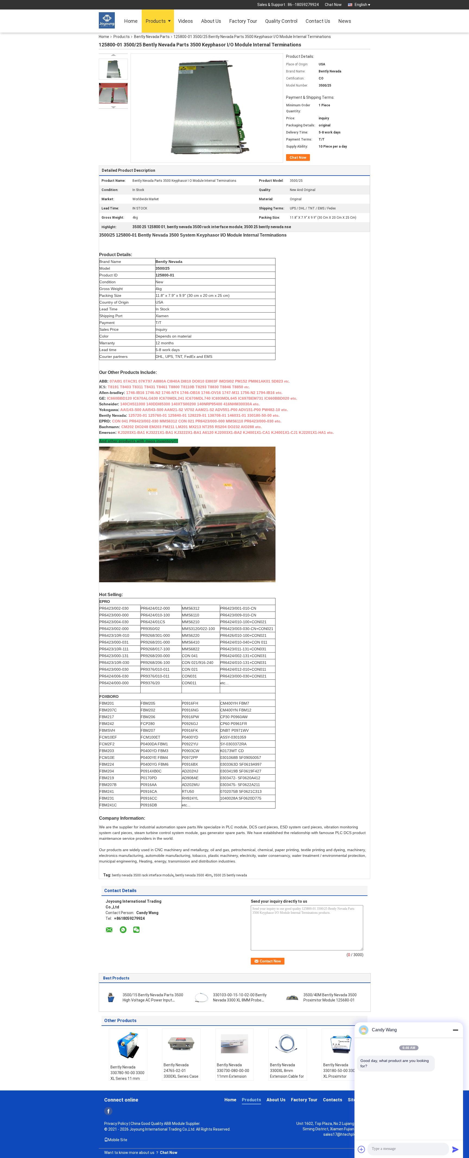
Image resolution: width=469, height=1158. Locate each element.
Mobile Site (117, 1140)
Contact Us (318, 21)
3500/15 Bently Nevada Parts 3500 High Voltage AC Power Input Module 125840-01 (153, 1000)
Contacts (332, 1099)
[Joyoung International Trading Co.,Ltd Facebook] (108, 1111)
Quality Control (281, 21)
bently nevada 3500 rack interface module (142, 875)
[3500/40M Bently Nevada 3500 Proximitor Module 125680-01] (292, 997)
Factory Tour (243, 21)
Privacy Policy (116, 1123)
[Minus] (455, 1030)
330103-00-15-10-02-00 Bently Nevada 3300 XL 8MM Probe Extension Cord (240, 1000)
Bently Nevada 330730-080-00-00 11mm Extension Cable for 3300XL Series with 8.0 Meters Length (233, 1079)
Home (131, 21)
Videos (185, 21)
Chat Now (333, 4)
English (361, 4)
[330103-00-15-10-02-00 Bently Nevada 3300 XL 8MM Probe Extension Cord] (201, 997)
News (344, 21)
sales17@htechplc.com (344, 1134)
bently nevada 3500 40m (193, 875)
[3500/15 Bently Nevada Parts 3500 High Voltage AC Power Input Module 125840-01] (111, 997)
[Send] (455, 1149)
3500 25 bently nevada (230, 875)
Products (156, 21)
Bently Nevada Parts (152, 36)
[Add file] (361, 1149)
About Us (211, 21)
